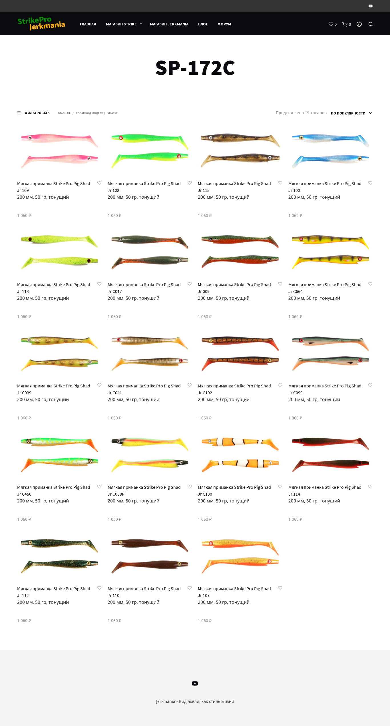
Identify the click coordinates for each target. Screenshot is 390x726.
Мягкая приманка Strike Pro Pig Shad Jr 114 (324, 490)
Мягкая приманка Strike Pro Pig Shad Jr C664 (324, 287)
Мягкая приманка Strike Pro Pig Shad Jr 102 (144, 186)
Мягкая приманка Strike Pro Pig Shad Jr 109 (53, 186)
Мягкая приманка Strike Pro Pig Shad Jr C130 (234, 490)
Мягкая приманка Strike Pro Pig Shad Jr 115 (234, 186)
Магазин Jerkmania (169, 24)
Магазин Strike (121, 24)
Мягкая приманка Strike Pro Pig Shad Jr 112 (53, 592)
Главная (88, 24)
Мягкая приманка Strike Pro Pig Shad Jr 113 (53, 287)
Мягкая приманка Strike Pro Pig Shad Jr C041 (144, 389)
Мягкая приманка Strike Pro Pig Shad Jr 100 (324, 186)
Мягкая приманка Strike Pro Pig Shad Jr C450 (53, 490)
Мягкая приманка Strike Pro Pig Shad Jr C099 (324, 389)
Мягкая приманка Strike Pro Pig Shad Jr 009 (234, 287)
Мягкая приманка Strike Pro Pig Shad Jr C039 (53, 389)
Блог (203, 24)
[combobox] (352, 113)
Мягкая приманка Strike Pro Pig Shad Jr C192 (234, 389)
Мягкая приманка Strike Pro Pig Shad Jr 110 (144, 592)
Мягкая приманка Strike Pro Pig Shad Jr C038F (144, 490)
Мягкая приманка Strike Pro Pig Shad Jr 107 (234, 592)
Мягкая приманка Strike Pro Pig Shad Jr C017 (144, 287)
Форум (224, 24)
